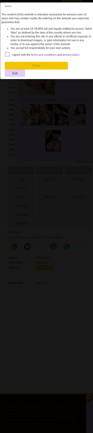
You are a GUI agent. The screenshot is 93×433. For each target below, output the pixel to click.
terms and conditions (44, 54)
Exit (15, 73)
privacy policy (71, 54)
